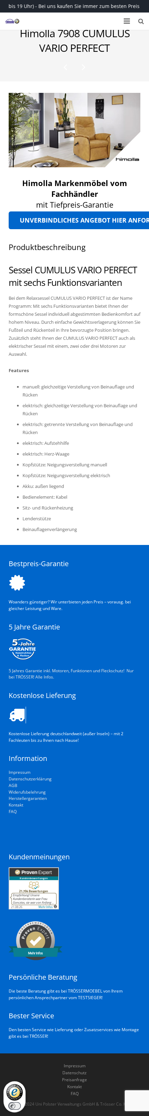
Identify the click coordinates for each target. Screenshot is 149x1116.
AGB (13, 785)
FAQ (13, 811)
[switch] (14, 1106)
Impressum (19, 772)
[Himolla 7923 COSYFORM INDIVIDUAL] (65, 66)
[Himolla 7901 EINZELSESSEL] (83, 66)
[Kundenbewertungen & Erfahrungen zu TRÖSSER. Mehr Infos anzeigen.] (34, 907)
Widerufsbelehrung (27, 792)
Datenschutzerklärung (30, 778)
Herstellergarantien (28, 798)
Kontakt (16, 805)
